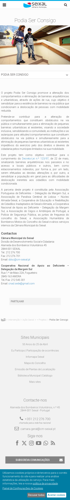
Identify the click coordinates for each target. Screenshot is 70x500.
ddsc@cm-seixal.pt (19, 259)
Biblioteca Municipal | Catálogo (35, 375)
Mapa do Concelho (35, 363)
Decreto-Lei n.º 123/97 (35, 158)
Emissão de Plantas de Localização (35, 369)
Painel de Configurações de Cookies (23, 488)
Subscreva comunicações (33, 460)
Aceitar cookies (56, 495)
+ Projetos (42, 319)
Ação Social (28, 319)
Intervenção (14, 319)
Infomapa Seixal (35, 356)
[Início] (35, 7)
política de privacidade (45, 483)
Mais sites (35, 381)
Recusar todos (36, 495)
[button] (35, 74)
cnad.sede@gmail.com (21, 283)
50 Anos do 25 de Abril (35, 344)
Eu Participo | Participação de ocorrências (35, 350)
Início (3, 319)
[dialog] (35, 484)
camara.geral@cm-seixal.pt (37, 429)
